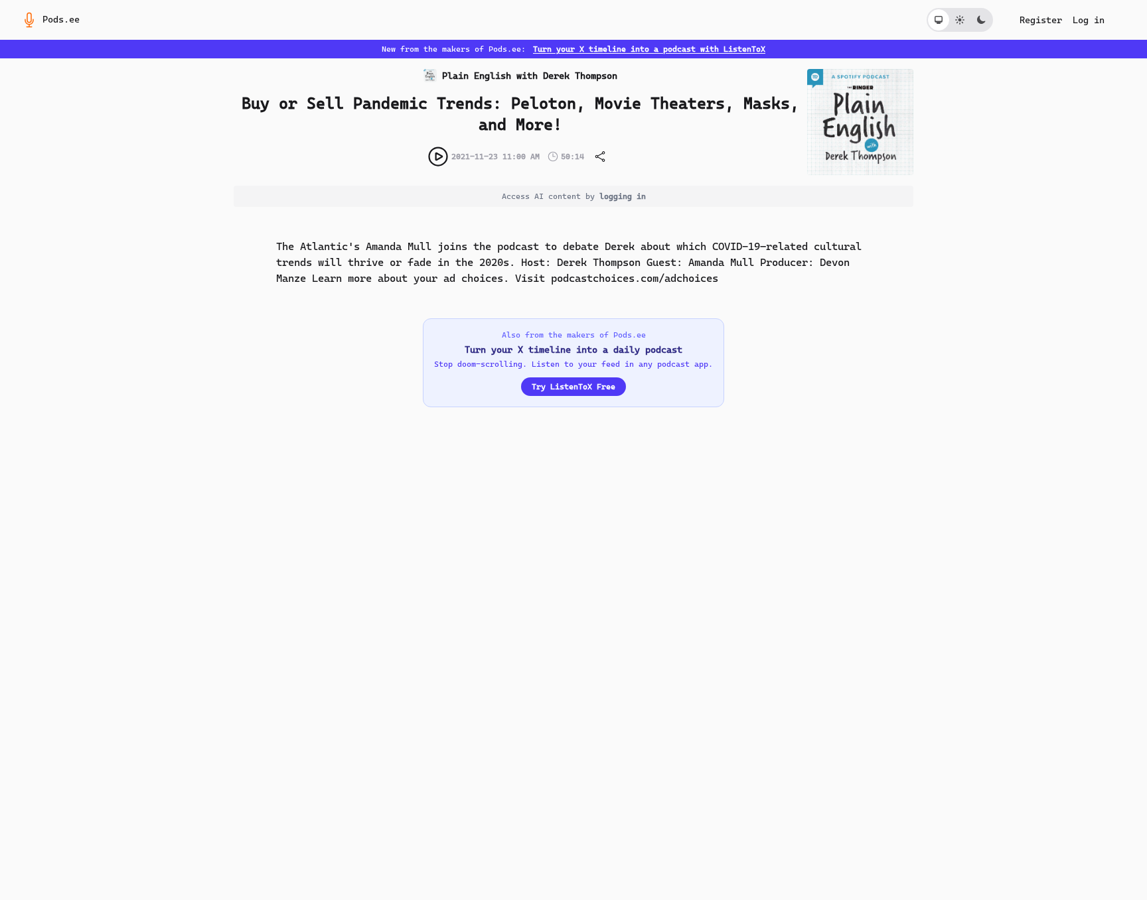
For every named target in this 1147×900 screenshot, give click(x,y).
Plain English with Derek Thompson (529, 75)
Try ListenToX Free (573, 386)
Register (1041, 20)
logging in (622, 196)
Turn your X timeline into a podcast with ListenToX (649, 49)
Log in (1089, 20)
